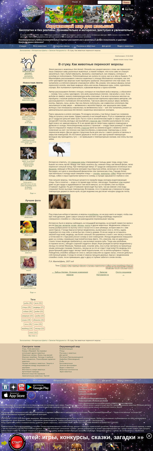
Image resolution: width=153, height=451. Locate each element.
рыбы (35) (28, 303)
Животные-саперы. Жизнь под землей (37, 355)
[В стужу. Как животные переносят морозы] (59, 149)
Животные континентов (69, 370)
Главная (22, 46)
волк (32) (38, 303)
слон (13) (38, 324)
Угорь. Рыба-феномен (31, 349)
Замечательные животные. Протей (35, 376)
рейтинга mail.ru (72, 412)
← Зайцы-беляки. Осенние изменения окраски (70, 273)
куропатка (105, 173)
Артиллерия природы (30, 372)
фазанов (53, 169)
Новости (82, 392)
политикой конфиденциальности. (36, 433)
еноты (87, 225)
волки (73, 225)
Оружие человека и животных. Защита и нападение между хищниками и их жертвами (38, 365)
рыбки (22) (39, 311)
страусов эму (95, 121)
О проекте (82, 387)
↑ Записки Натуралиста (102, 273)
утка (114, 266)
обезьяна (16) (38, 320)
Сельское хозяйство (87, 394)
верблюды (93, 214)
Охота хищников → (123, 273)
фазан (83, 266)
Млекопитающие (66, 349)
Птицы (62, 351)
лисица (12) (39, 328)
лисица (124, 268)
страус (64, 266)
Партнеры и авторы (87, 389)
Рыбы (62, 361)
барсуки (58, 225)
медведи (66, 225)
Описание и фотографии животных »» (76, 437)
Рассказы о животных (86, 46)
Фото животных (40, 46)
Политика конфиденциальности (92, 398)
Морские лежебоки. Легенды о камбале (37, 357)
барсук (130, 266)
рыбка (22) (40, 316)
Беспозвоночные (66, 363)
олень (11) (33, 333)
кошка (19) (26, 320)
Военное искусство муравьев (33, 374)
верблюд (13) (27, 328)
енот (130, 268)
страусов (85, 128)
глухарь (96, 173)
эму (69, 266)
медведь (110, 268)
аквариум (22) (27, 316)
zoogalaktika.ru (27, 426)
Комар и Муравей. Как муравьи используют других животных (34, 352)
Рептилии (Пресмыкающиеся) (71, 357)
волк (117, 268)
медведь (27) (38, 307)
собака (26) (27, 311)
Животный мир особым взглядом (93, 401)
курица (76, 266)
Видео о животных (125, 46)
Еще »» (33, 193)
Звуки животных (66, 372)
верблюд (121, 266)
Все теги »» (33, 336)
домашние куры (78, 162)
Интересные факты (61, 46)
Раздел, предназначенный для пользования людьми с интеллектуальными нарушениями (105, 403)
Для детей (106, 46)
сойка (113, 173)
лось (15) (28, 324)
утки (121, 182)
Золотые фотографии (68, 365)
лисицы (80, 225)
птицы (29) (26, 307)
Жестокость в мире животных (33, 370)
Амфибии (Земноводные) (70, 359)
